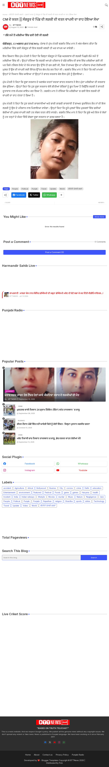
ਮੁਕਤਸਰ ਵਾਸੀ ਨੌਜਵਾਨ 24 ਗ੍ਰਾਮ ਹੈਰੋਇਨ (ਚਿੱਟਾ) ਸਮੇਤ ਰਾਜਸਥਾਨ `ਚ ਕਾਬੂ (48, 409)
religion (58, 501)
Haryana (85, 492)
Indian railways (28, 497)
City (61, 488)
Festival (48, 492)
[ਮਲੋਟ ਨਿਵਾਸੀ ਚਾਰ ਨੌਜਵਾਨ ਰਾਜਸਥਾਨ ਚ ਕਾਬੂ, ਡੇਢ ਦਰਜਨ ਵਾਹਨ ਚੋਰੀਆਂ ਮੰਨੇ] (9, 439)
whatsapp (83, 463)
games (75, 492)
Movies (51, 497)
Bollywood (41, 488)
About (36, 754)
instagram (30, 470)
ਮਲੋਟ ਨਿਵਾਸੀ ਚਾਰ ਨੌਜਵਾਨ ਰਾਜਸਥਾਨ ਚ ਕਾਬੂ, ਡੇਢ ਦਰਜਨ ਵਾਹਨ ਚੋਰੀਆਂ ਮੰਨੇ (49, 438)
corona (69, 488)
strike (87, 501)
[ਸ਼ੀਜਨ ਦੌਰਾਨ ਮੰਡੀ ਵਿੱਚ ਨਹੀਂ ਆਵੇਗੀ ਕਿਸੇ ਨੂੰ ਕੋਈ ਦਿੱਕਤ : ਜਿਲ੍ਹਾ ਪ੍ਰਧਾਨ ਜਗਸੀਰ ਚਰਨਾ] (9, 424)
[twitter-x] (50, 742)
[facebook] (45, 742)
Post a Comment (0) (54, 252)
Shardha (69, 501)
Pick (61, 763)
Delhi (87, 488)
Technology (99, 501)
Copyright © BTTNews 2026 (71, 760)
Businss (52, 488)
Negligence (91, 497)
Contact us (48, 754)
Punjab (34, 189)
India (16, 497)
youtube (83, 470)
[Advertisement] (50, 521)
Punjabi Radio (78, 754)
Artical (30, 488)
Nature (80, 497)
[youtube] (54, 742)
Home (5, 14)
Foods (57, 492)
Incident (6, 497)
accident (7, 488)
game (66, 492)
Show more (99, 217)
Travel (43, 189)
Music (70, 497)
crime (78, 488)
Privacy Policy (62, 754)
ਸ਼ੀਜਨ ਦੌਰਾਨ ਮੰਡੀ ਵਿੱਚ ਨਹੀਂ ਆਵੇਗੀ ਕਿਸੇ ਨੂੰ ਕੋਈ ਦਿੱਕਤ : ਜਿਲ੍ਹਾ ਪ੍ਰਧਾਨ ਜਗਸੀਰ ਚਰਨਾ (53, 424)
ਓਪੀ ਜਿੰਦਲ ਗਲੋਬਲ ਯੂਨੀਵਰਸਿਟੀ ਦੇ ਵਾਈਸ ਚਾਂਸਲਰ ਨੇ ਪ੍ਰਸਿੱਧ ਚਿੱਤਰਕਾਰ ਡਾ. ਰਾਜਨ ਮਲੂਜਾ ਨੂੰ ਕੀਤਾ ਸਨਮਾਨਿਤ (53, 293)
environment (24, 492)
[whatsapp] (64, 742)
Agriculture (19, 488)
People (15, 189)
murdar (61, 497)
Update (53, 189)
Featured (37, 492)
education (97, 488)
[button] (106, 5)
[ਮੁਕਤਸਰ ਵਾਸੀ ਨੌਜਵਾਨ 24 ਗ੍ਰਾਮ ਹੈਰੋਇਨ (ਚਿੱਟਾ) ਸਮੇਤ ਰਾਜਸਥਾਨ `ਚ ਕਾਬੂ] (9, 410)
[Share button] (61, 195)
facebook (30, 463)
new (102, 497)
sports (79, 501)
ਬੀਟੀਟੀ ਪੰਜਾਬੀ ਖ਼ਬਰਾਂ (16, 14)
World (62, 189)
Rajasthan (47, 501)
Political (25, 189)
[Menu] (3, 5)
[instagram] (59, 742)
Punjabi (36, 501)
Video (25, 505)
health (95, 492)
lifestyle (41, 497)
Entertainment (9, 492)
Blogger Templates (50, 760)
